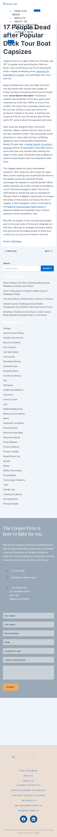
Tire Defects (28, 801)
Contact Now (23, 32)
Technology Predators (14, 480)
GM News (8, 385)
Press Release (10, 442)
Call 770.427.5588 (26, 28)
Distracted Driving (12, 361)
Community (9, 357)
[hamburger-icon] (37, 10)
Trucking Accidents (12, 494)
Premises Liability (28, 811)
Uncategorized (10, 499)
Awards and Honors (13, 337)
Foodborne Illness (12, 375)
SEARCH (47, 268)
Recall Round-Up (11, 456)
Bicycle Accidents (12, 342)
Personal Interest (11, 437)
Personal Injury (10, 428)
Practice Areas (19, 13)
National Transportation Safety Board (25, 206)
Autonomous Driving (13, 333)
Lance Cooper (10, 399)
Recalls (6, 461)
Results (20, 18)
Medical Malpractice (13, 409)
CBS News (16, 241)
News (6, 418)
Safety (6, 466)
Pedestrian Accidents (13, 423)
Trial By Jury (9, 489)
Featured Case (10, 366)
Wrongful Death (11, 503)
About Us (20, 21)
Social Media (9, 475)
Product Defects (11, 447)
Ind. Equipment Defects (28, 806)
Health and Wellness (13, 390)
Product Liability (11, 451)
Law (5, 404)
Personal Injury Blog (13, 432)
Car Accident (9, 347)
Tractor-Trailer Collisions (28, 796)
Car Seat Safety (11, 352)
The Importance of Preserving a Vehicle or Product (28, 299)
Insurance (8, 394)
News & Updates (25, 25)
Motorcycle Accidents (14, 413)
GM (5, 380)
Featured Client (10, 371)
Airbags (7, 328)
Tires (5, 485)
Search (6, 263)
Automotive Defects (28, 785)
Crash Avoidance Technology (28, 790)
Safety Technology (12, 470)
